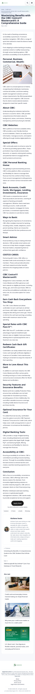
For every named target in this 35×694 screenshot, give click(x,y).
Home (2, 9)
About (17, 679)
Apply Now (17, 503)
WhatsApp (27, 511)
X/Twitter (13, 511)
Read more (17, 676)
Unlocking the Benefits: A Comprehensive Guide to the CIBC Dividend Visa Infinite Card (17, 552)
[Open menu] (32, 3)
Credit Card (8, 9)
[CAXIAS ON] (4, 2)
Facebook (6, 511)
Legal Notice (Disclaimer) (17, 684)
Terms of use (17, 682)
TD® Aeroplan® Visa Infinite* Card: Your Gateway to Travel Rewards (17, 563)
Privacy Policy (17, 681)
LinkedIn (20, 511)
